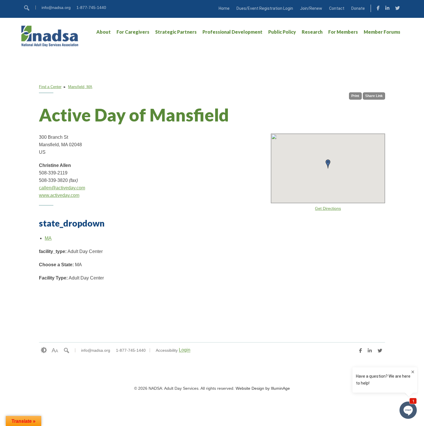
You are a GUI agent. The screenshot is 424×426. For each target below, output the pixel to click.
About (103, 32)
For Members (343, 32)
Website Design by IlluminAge (263, 388)
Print (355, 96)
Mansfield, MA (80, 87)
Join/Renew (311, 8)
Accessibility (167, 350)
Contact (336, 8)
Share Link (374, 96)
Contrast (44, 350)
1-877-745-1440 (91, 7)
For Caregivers (133, 32)
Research (312, 32)
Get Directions (328, 208)
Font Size (55, 350)
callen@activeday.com (62, 187)
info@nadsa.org (56, 7)
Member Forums (382, 32)
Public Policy (282, 32)
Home (224, 8)
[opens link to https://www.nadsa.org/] (49, 36)
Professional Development (232, 32)
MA (48, 238)
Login (184, 350)
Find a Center (50, 87)
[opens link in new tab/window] (378, 8)
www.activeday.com (59, 195)
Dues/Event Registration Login (265, 8)
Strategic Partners (176, 32)
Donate (358, 8)
